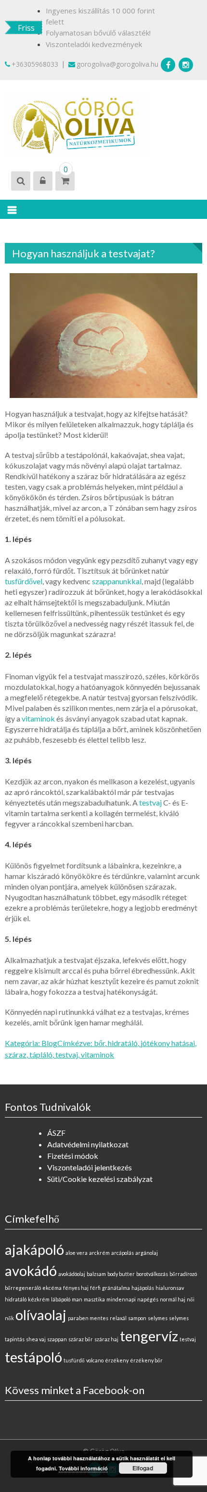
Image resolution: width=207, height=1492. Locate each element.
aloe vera (76, 1253)
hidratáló (123, 1042)
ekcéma (52, 1288)
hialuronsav (169, 1288)
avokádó (31, 1270)
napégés (147, 1299)
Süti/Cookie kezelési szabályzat (100, 1178)
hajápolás (142, 1288)
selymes (158, 1318)
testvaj (150, 802)
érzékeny (117, 1360)
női (190, 1299)
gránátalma (116, 1288)
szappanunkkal (117, 581)
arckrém (99, 1253)
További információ (83, 1468)
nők (9, 1318)
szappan (57, 1339)
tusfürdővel (23, 581)
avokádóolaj (71, 1274)
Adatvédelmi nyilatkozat (88, 1144)
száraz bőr (80, 1339)
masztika (94, 1299)
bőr (99, 1042)
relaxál (118, 1318)
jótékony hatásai (168, 1042)
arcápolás (122, 1253)
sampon (137, 1318)
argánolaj (146, 1253)
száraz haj (106, 1339)
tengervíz (149, 1335)
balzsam (96, 1274)
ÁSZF (56, 1132)
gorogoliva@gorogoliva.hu (117, 64)
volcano (95, 1360)
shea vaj (36, 1339)
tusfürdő (74, 1360)
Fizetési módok (72, 1155)
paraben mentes (88, 1318)
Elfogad (142, 1468)
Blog (49, 1042)
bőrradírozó (183, 1274)
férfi (95, 1288)
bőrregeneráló (23, 1288)
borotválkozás (152, 1274)
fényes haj (76, 1288)
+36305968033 (35, 64)
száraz (15, 1054)
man (77, 1299)
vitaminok (38, 718)
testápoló (33, 1356)
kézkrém (39, 1299)
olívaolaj (40, 1314)
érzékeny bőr (146, 1360)
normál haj (172, 1299)
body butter (121, 1274)
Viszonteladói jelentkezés (89, 1167)
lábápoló (60, 1299)
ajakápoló (34, 1249)
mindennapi (121, 1299)
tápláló (40, 1054)
